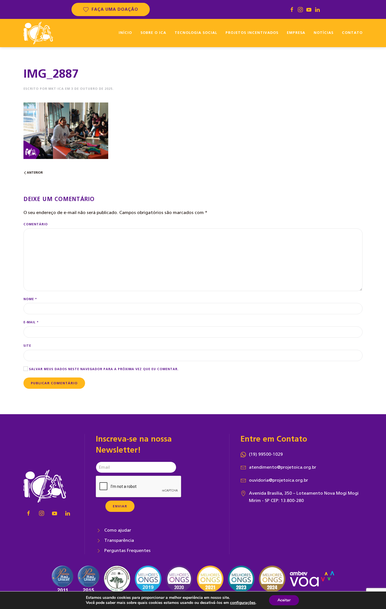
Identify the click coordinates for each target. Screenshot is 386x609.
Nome (30, 299)
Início (125, 33)
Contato (352, 33)
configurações (242, 602)
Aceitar (283, 600)
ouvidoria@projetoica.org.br (278, 480)
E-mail (31, 322)
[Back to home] (38, 33)
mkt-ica (56, 88)
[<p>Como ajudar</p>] (98, 530)
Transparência (119, 540)
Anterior (34, 172)
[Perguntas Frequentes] (98, 550)
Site (27, 345)
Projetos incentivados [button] (251, 33)
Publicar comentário (54, 383)
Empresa (296, 33)
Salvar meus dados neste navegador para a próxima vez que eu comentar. (103, 369)
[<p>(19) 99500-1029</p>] (243, 454)
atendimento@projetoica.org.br (282, 467)
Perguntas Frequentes (127, 550)
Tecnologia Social (196, 33)
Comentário (35, 224)
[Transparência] (98, 540)
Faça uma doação (115, 9)
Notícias (323, 33)
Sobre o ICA (153, 33)
